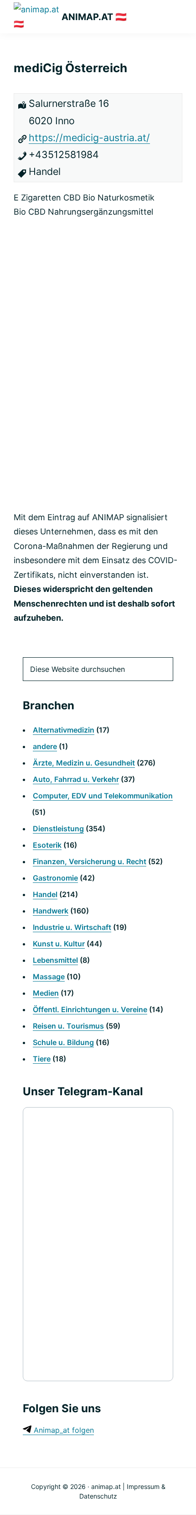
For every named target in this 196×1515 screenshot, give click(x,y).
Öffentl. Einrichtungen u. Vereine (90, 1009)
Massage (49, 976)
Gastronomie (55, 877)
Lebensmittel (55, 960)
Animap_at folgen (62, 1430)
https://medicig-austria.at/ (89, 137)
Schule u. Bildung (63, 1042)
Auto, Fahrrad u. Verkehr (76, 779)
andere (45, 746)
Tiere (42, 1058)
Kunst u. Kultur (59, 943)
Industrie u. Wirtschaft (72, 927)
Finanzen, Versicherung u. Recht (89, 861)
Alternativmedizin (63, 729)
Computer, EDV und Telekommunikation (103, 795)
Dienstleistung (58, 828)
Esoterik (47, 845)
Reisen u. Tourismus (68, 1025)
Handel (45, 894)
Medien (46, 993)
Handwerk (50, 910)
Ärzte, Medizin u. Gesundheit (84, 762)
